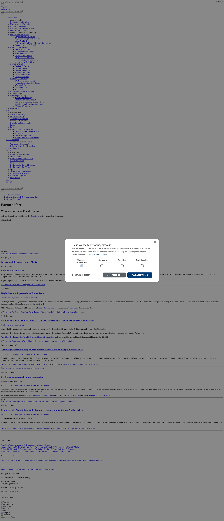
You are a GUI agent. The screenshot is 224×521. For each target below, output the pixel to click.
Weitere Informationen (97, 254)
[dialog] (112, 260)
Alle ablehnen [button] (114, 275)
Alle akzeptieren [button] (140, 275)
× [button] (155, 242)
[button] (81, 275)
